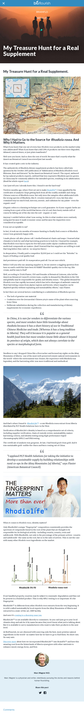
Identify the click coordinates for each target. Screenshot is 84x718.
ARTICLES (42, 17)
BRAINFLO (42, 11)
